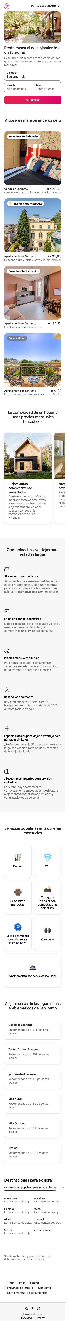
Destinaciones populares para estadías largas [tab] (30, 1187)
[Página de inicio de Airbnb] (6, 5)
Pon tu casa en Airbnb (45, 6)
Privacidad (26, 1318)
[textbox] (18, 89)
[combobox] (32, 77)
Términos (40, 1318)
